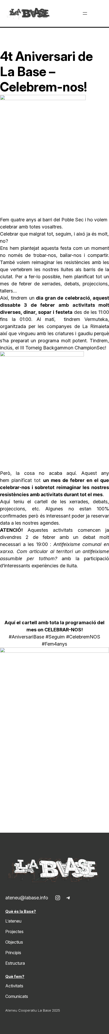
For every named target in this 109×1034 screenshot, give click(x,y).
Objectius (14, 942)
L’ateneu (13, 921)
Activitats (14, 985)
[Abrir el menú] (85, 13)
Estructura (15, 963)
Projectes (14, 931)
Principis (13, 952)
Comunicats (16, 996)
